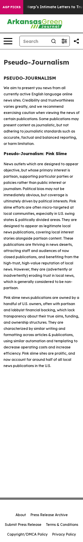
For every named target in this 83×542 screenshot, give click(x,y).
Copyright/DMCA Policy (27, 534)
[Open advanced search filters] (64, 41)
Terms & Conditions (62, 524)
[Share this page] (76, 41)
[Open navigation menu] (8, 41)
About (20, 515)
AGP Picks (12, 7)
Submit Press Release (23, 524)
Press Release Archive (49, 515)
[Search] (53, 41)
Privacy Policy (64, 534)
